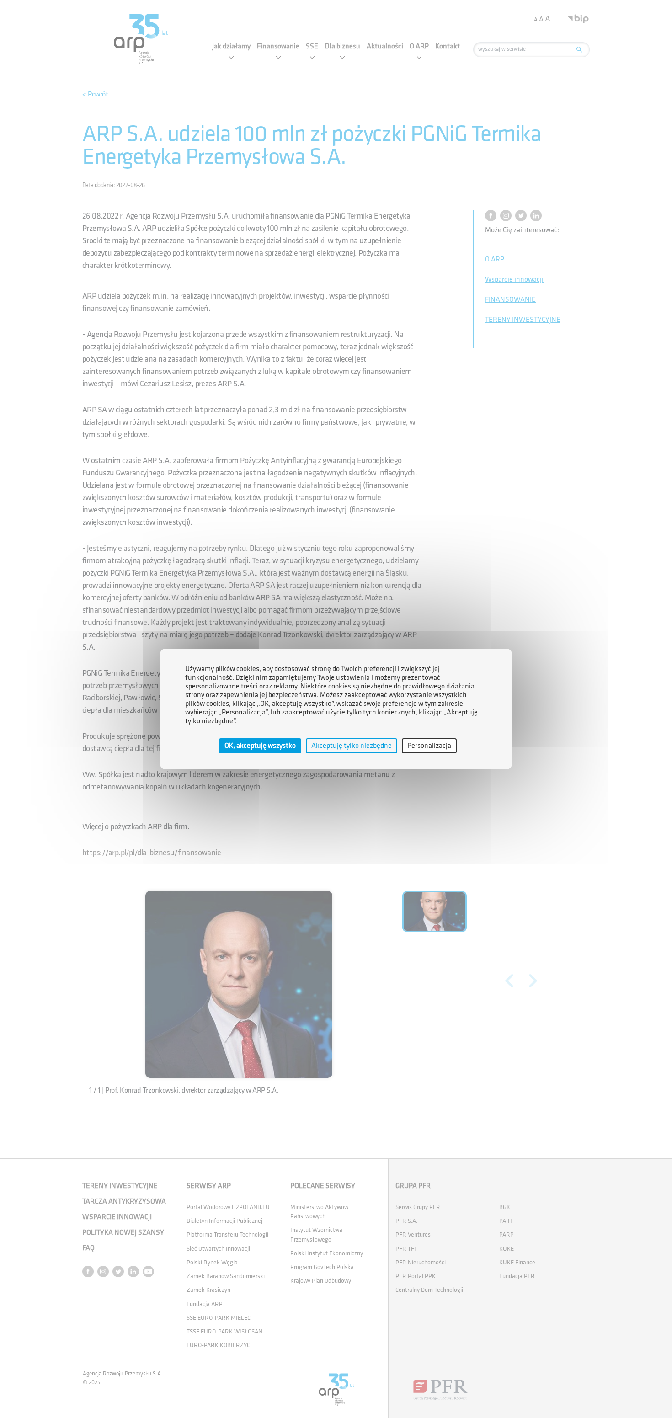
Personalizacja (429, 745)
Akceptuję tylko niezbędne (351, 745)
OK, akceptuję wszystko (260, 745)
